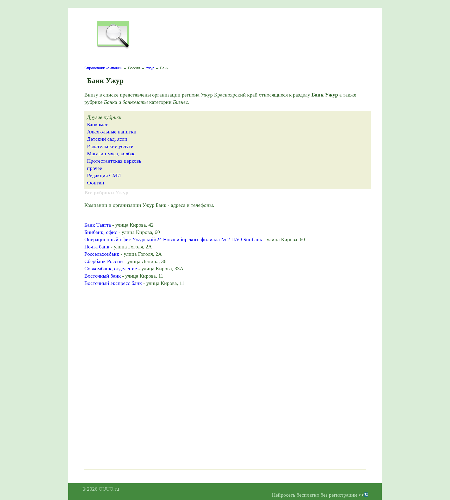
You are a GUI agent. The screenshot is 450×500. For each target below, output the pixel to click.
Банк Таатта (97, 225)
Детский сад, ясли (107, 139)
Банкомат (97, 124)
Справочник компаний (103, 68)
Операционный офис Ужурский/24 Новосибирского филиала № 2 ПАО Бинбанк (173, 239)
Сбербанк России (103, 261)
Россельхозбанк (101, 254)
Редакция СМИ (104, 175)
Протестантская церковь (114, 161)
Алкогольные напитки (111, 131)
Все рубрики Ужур (106, 192)
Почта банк (96, 246)
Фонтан (95, 182)
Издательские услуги (110, 146)
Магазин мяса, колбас (111, 153)
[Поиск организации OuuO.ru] (112, 48)
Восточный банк (102, 276)
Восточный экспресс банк (113, 283)
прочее (94, 168)
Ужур (150, 68)
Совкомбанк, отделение (110, 268)
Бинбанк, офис (100, 232)
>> (361, 495)
